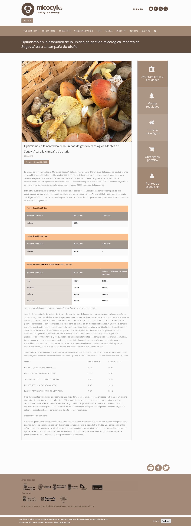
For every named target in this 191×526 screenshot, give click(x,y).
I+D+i (99, 31)
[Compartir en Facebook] (158, 467)
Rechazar (166, 521)
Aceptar (156, 521)
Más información (62, 522)
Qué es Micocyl (30, 31)
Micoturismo (48, 31)
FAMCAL (109, 31)
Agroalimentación (83, 31)
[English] (137, 10)
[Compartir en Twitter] (166, 467)
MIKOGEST (121, 31)
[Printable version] (150, 467)
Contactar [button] (27, 20)
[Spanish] (134, 10)
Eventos (146, 31)
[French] (141, 10)
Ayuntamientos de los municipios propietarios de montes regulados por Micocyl (57, 506)
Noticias (134, 31)
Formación (64, 31)
